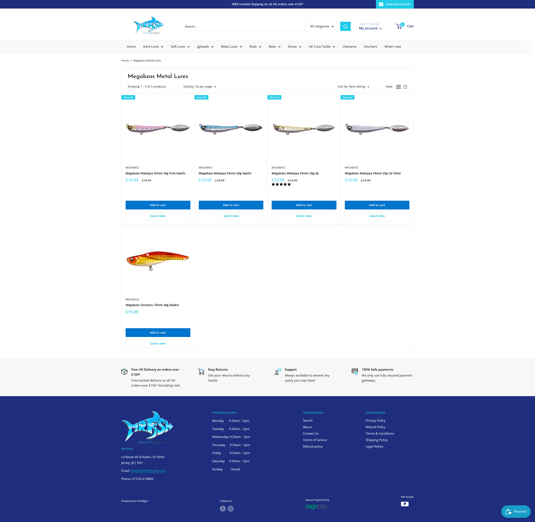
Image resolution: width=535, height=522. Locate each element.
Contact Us (310, 433)
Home (131, 46)
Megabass (132, 167)
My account (368, 28)
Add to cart (158, 205)
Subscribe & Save (398, 4)
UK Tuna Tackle (320, 46)
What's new (393, 46)
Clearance (350, 46)
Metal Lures (229, 46)
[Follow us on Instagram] (231, 509)
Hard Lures (151, 46)
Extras (292, 46)
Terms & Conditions (380, 433)
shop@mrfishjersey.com (148, 470)
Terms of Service (315, 440)
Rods (253, 46)
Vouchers (370, 46)
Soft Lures (178, 46)
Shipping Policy (377, 440)
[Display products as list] (405, 87)
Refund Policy (375, 427)
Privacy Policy (376, 420)
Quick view (158, 216)
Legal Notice (374, 446)
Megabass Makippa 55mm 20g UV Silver (373, 173)
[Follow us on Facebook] (223, 509)
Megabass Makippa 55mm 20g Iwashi (225, 173)
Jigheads (203, 46)
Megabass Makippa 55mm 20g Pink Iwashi (155, 173)
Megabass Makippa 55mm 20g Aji (295, 173)
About (307, 427)
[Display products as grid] (398, 87)
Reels (272, 46)
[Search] (345, 26)
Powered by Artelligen (134, 501)
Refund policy (313, 446)
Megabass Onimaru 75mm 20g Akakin (152, 305)
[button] (282, 184)
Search (308, 420)
